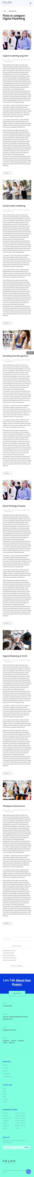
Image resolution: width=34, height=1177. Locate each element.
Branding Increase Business (10, 957)
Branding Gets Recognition (15, 355)
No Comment (27, 59)
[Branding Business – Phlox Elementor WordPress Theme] (9, 3)
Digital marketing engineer (15, 55)
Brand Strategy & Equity (14, 506)
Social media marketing (14, 205)
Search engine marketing (9, 955)
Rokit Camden (17, 59)
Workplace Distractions (14, 806)
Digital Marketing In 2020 (15, 656)
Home (5, 11)
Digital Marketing (9, 61)
